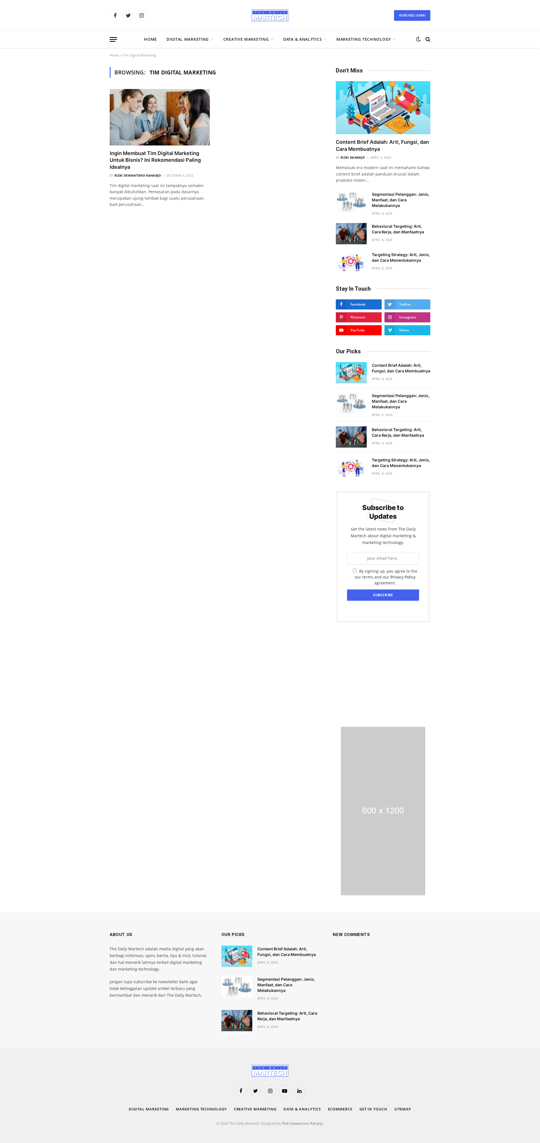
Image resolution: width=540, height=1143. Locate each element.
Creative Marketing (246, 39)
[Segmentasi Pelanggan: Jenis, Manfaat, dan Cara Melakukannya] (351, 201)
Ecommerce (340, 1109)
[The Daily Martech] (270, 15)
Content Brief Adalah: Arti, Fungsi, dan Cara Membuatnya (382, 145)
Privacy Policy (402, 577)
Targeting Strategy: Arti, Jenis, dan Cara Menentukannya (401, 257)
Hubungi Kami (412, 15)
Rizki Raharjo (353, 157)
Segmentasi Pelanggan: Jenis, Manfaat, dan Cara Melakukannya (400, 200)
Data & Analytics (302, 39)
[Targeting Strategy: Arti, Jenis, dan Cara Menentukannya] (351, 262)
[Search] (427, 39)
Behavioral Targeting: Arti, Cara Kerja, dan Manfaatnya (398, 229)
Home (150, 39)
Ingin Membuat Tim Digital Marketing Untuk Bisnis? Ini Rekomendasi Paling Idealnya (155, 160)
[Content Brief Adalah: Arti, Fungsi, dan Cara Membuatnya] (383, 107)
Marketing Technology (363, 39)
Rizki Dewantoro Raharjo (137, 175)
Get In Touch (373, 1109)
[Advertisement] (383, 675)
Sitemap (402, 1109)
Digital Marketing (187, 39)
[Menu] (113, 39)
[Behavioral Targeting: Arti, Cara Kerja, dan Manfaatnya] (351, 233)
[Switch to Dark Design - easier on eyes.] (418, 39)
